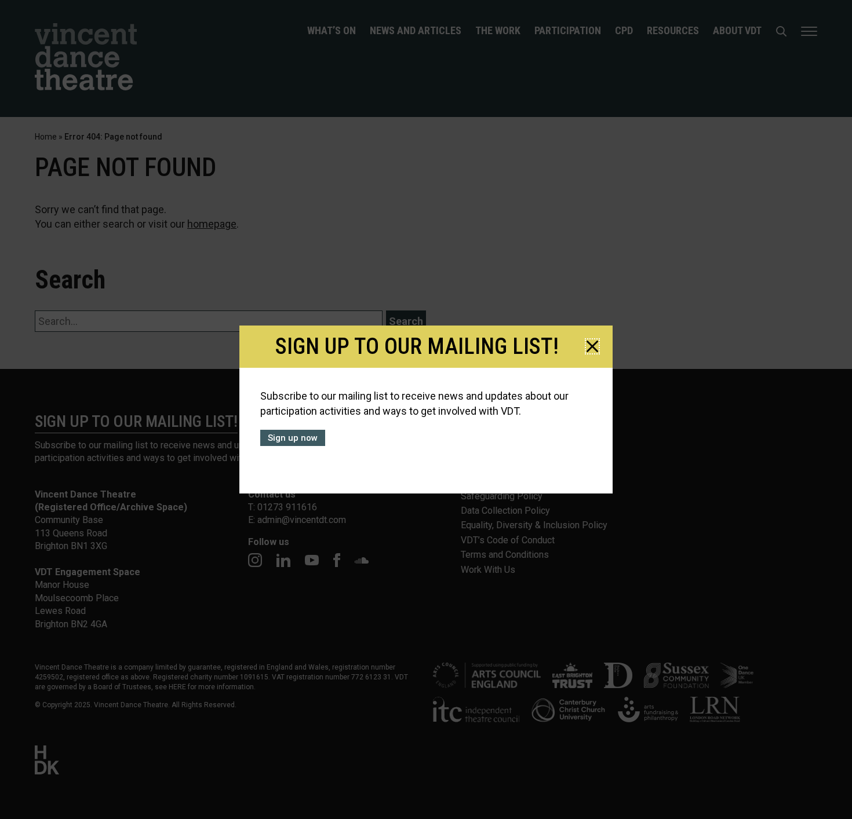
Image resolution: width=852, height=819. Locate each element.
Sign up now (293, 438)
